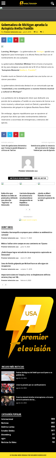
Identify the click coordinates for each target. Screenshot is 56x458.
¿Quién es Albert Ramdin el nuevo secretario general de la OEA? (46, 196)
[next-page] (29, 209)
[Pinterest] (15, 40)
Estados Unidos (8, 430)
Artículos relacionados (20, 178)
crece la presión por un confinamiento (31, 385)
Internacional (7, 419)
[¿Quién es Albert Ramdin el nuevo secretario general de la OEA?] (46, 187)
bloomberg (6, 434)
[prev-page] (26, 209)
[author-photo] (28, 162)
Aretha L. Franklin (28, 70)
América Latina (7, 426)
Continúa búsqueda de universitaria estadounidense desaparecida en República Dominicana (27, 199)
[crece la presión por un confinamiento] (7, 388)
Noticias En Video (8, 442)
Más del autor (40, 178)
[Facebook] (4, 40)
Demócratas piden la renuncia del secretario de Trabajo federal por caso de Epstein (43, 148)
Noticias (5, 423)
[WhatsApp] (21, 40)
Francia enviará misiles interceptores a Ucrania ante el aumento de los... (34, 398)
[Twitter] (10, 40)
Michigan (40, 51)
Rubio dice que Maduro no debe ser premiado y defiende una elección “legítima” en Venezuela (9, 199)
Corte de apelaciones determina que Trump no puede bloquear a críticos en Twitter (13, 148)
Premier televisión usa (12, 32)
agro (3, 438)
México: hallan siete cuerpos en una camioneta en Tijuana (24, 243)
